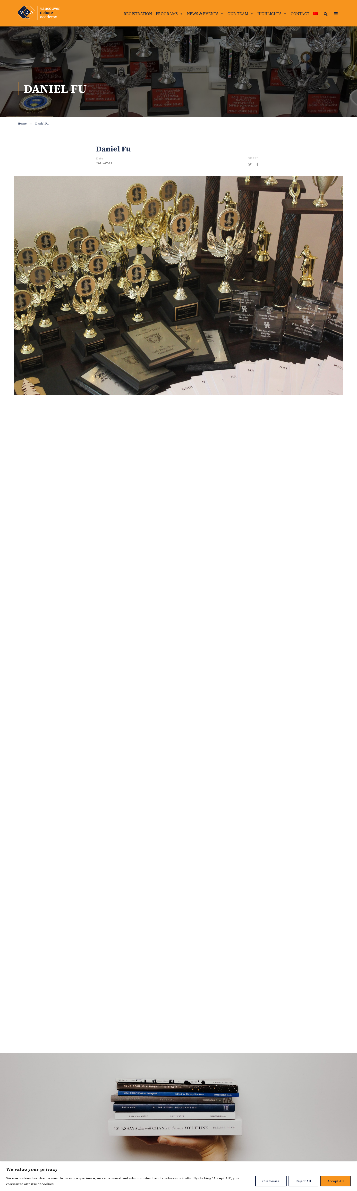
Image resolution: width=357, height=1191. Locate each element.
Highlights (269, 14)
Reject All (303, 1181)
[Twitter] (250, 164)
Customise (271, 1181)
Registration (138, 14)
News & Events (202, 14)
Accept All (335, 1181)
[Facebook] (257, 164)
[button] (326, 14)
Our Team (238, 14)
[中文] (315, 14)
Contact (300, 14)
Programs (167, 14)
